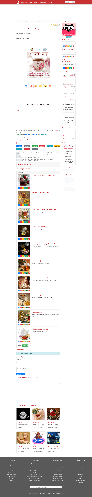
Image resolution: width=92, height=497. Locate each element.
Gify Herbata (25, 345)
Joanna (68, 169)
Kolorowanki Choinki (57, 476)
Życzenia (36, 2)
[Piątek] (23, 438)
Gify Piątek (21, 446)
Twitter (49, 146)
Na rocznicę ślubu (66, 179)
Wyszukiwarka (80, 482)
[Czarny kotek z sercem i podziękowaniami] (68, 29)
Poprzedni (35, 49)
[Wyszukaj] (74, 2)
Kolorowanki (43, 2)
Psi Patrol (70, 189)
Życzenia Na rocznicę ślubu (34, 467)
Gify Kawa (20, 422)
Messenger (27, 146)
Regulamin (80, 474)
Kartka (34, 107)
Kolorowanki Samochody (58, 465)
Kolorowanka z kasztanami (68, 64)
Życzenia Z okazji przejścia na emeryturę (34, 476)
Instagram (42, 146)
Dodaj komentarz (20, 374)
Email (35, 149)
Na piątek (66, 177)
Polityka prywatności (80, 480)
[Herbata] (38, 414)
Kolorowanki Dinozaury (57, 478)
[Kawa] (23, 414)
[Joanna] (38, 438)
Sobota (67, 171)
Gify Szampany (52, 422)
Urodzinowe (71, 177)
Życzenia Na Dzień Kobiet (34, 474)
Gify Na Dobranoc (53, 446)
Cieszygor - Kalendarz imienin (69, 84)
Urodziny (70, 171)
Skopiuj (26, 142)
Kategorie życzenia (68, 146)
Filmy (80, 472)
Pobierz (27, 107)
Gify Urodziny (11, 470)
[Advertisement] (46, 11)
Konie (73, 189)
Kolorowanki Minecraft (57, 474)
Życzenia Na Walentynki (34, 472)
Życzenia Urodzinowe (34, 465)
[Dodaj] (50, 2)
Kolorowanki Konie (57, 470)
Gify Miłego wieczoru (11, 474)
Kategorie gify (68, 145)
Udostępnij (48, 107)
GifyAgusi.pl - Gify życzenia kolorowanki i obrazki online (46, 493)
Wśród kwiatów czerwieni (68, 53)
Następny (41, 49)
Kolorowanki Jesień (57, 472)
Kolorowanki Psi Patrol (57, 468)
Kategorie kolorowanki (68, 148)
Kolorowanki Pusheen (57, 463)
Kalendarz (81, 470)
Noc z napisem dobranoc (68, 43)
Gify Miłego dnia (11, 476)
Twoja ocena (18, 359)
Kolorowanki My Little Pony (57, 467)
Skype (19, 149)
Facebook (19, 146)
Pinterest (27, 149)
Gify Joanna (36, 446)
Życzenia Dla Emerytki (34, 470)
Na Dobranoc (72, 169)
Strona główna (80, 463)
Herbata (56, 130)
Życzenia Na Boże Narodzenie (34, 480)
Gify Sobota (11, 468)
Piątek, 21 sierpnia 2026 (68, 99)
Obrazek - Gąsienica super (68, 87)
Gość (64, 74)
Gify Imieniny (11, 478)
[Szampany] (53, 414)
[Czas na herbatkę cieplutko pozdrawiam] (38, 65)
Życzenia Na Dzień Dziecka (34, 478)
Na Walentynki (68, 181)
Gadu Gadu (57, 146)
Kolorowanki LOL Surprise (57, 480)
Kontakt (80, 476)
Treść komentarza (20, 365)
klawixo (66, 131)
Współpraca (80, 478)
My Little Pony (65, 189)
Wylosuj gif (69, 37)
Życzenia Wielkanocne (34, 468)
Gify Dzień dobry (11, 472)
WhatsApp (35, 146)
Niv (65, 138)
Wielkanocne (72, 179)
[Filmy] (48, 2)
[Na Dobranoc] (53, 438)
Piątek (65, 169)
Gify (32, 2)
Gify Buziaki (11, 480)
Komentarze (40, 107)
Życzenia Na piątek (34, 463)
